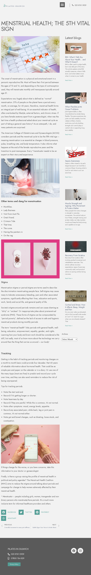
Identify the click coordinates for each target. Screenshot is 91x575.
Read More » (68, 80)
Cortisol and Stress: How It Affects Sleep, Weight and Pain (75, 307)
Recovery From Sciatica (75, 255)
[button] (62, 4)
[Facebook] (74, 550)
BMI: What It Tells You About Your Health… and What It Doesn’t (75, 59)
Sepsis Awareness (72, 161)
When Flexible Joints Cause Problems (73, 108)
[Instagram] (80, 550)
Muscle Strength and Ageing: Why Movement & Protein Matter (75, 206)
